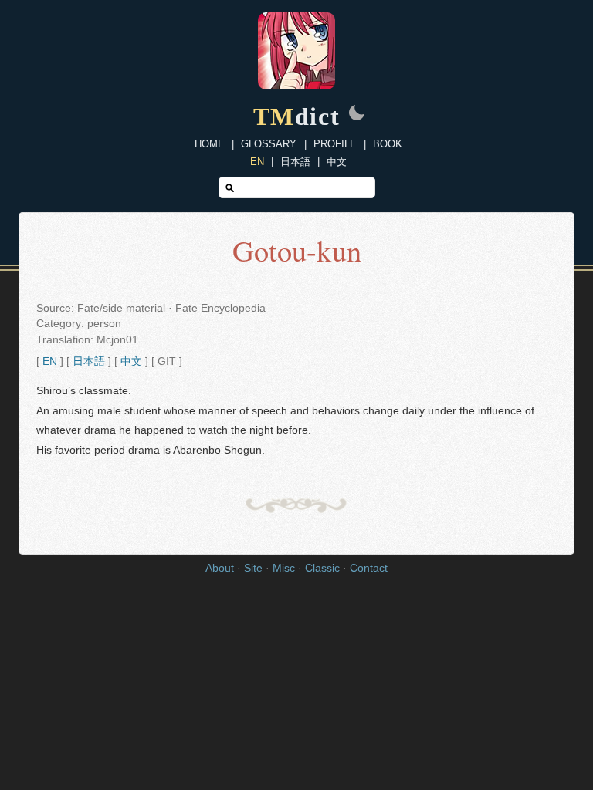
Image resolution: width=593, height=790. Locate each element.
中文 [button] (131, 361)
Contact (369, 568)
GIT (167, 361)
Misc (284, 568)
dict (297, 116)
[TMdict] (296, 85)
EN (257, 161)
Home (210, 144)
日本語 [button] (89, 361)
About (219, 568)
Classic (322, 568)
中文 (337, 161)
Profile (335, 144)
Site (253, 568)
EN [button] (49, 361)
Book (387, 144)
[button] (356, 114)
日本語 (295, 161)
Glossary (268, 144)
